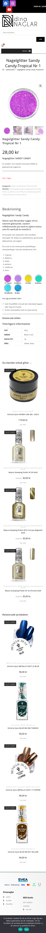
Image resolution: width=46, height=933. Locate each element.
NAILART (34, 186)
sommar (17, 194)
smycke (10, 194)
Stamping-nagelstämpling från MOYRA (32, 468)
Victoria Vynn (24, 411)
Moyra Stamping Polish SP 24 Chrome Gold (23, 591)
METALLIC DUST (11, 663)
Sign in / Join (40, 6)
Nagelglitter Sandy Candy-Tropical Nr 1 (31, 70)
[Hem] (3, 70)
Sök (40, 39)
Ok (20, 929)
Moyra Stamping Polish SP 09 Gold (23, 472)
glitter (18, 189)
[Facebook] (6, 3)
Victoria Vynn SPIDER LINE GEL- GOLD (23, 414)
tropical (23, 194)
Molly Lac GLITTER (16, 192)
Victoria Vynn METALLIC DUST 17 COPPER (23, 790)
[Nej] (43, 924)
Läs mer (23, 425)
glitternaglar (25, 189)
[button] (24, 51)
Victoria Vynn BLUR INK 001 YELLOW (23, 852)
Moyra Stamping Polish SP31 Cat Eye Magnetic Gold (23, 531)
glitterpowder (36, 189)
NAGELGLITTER (24, 186)
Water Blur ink (30, 725)
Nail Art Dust (36, 663)
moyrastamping (30, 192)
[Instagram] (13, 3)
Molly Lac (14, 186)
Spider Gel (16, 411)
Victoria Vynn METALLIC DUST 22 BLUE (23, 666)
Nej (26, 929)
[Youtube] (9, 9)
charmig (13, 189)
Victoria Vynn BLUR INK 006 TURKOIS (23, 728)
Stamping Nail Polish (10, 468)
